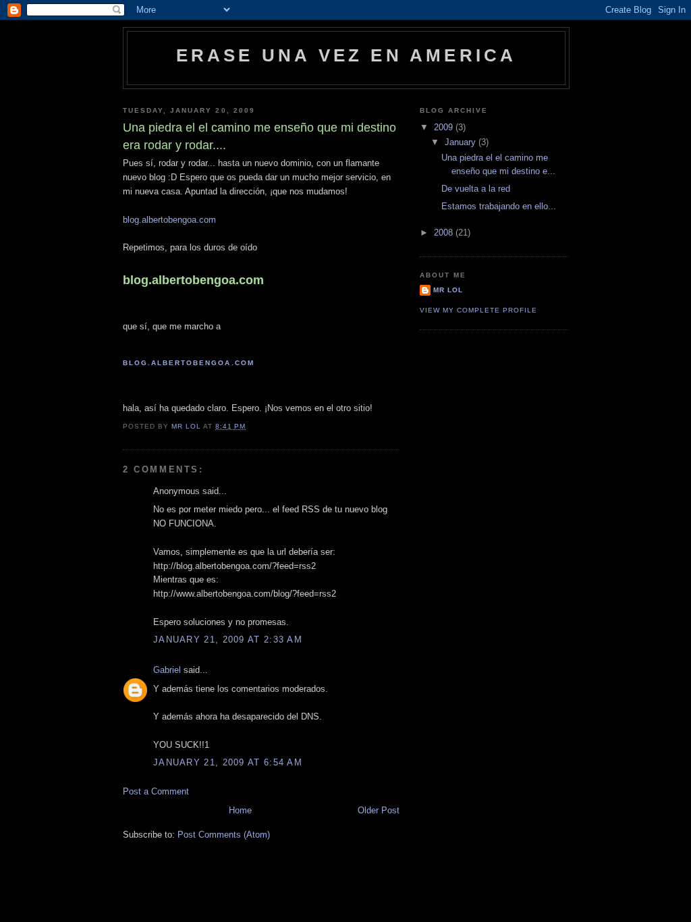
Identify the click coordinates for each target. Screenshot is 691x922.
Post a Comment (156, 791)
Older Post (378, 810)
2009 (444, 127)
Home (240, 810)
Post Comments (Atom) (223, 835)
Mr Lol (448, 290)
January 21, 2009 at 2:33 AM (227, 639)
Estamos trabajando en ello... (498, 206)
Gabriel (167, 670)
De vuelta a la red (475, 189)
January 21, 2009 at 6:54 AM (227, 762)
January (461, 142)
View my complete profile (478, 310)
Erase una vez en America (346, 55)
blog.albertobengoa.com (169, 220)
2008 (444, 232)
